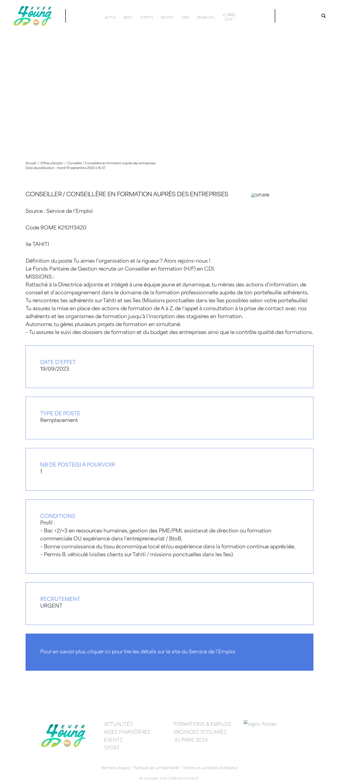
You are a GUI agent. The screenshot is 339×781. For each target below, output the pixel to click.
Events (146, 17)
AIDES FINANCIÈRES (127, 732)
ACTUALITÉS (118, 724)
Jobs (185, 17)
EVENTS (113, 740)
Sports (167, 17)
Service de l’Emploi (69, 211)
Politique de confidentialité (156, 767)
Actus (110, 17)
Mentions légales (115, 767)
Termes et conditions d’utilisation (210, 767)
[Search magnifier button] (324, 16)
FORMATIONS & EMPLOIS (202, 724)
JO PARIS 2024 (191, 740)
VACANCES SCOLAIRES (200, 732)
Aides (128, 17)
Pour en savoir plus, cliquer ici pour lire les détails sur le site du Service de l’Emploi (137, 652)
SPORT (112, 748)
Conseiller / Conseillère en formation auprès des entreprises (127, 195)
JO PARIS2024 (229, 17)
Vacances (205, 17)
